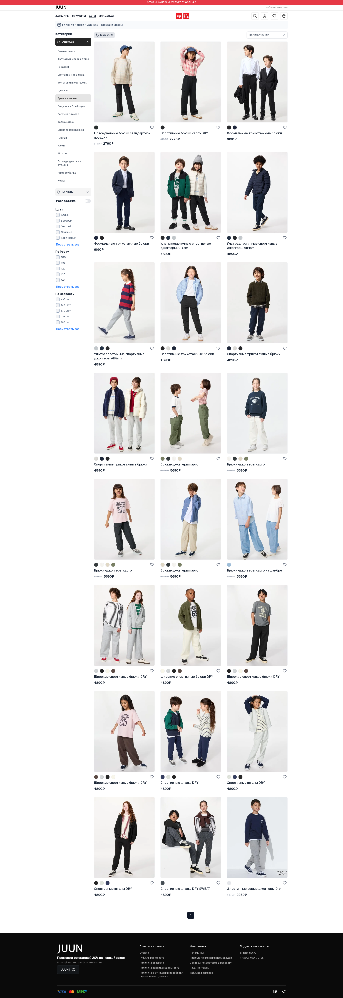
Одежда (92, 24)
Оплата (144, 952)
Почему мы (197, 952)
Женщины (62, 15)
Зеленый (66, 232)
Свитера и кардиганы (71, 74)
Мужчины (79, 15)
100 (63, 257)
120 (63, 268)
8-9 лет (66, 322)
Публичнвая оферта (152, 957)
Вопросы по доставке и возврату (211, 962)
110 (63, 262)
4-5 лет (66, 299)
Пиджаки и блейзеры (71, 106)
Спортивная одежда (71, 129)
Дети (92, 15)
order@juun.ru (248, 952)
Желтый (66, 226)
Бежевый (66, 220)
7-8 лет (66, 316)
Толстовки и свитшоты (73, 82)
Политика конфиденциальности (160, 967)
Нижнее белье (67, 172)
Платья (62, 137)
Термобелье (66, 122)
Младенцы (106, 15)
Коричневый (68, 237)
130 (63, 274)
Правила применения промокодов (211, 957)
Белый (65, 215)
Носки (61, 180)
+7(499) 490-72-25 (277, 7)
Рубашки (63, 66)
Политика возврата (152, 962)
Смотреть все (67, 51)
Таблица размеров (201, 972)
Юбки (61, 145)
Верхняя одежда (68, 114)
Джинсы (63, 90)
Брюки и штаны (112, 24)
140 (63, 280)
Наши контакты (199, 967)
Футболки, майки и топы (73, 59)
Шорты (62, 153)
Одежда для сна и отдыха (69, 163)
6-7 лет (66, 310)
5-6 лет (66, 305)
